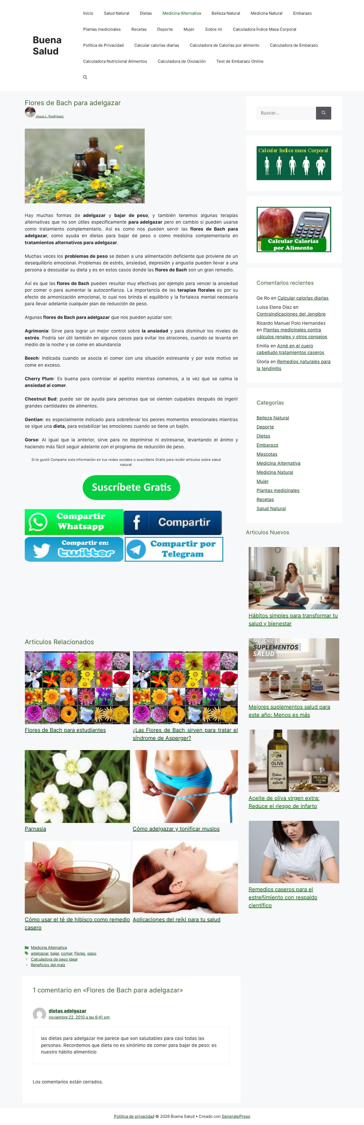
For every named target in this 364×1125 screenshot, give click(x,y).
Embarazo (302, 13)
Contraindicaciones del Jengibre (291, 314)
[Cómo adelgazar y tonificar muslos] (185, 821)
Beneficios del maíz (48, 964)
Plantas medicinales (102, 29)
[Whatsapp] (74, 533)
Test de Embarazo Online (240, 61)
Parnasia (35, 829)
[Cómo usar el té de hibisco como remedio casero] (77, 912)
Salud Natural (116, 13)
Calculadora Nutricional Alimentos (115, 61)
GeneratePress (236, 1116)
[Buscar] (323, 113)
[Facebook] (172, 533)
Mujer (189, 29)
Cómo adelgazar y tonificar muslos (176, 829)
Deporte (165, 29)
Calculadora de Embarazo (294, 45)
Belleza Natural (226, 13)
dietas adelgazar (67, 1010)
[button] (85, 77)
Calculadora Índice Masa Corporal (264, 29)
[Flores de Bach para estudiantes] (77, 722)
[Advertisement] (131, 601)
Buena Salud (47, 45)
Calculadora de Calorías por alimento (224, 45)
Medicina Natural (266, 13)
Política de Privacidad (103, 45)
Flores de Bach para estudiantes (65, 730)
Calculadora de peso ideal (54, 959)
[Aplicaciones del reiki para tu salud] (185, 912)
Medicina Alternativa (182, 13)
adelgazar (39, 953)
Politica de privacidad (134, 1116)
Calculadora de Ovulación (182, 61)
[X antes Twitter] (74, 560)
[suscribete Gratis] (131, 498)
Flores (79, 953)
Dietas (146, 13)
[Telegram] (174, 560)
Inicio (88, 13)
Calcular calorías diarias (156, 45)
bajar (54, 953)
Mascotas (267, 454)
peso (91, 953)
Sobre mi (213, 29)
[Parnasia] (77, 821)
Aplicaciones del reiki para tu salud (176, 919)
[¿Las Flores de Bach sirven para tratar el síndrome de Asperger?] (185, 722)
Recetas (139, 29)
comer (66, 953)
